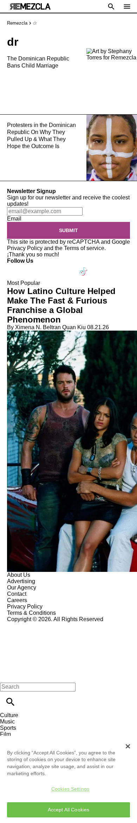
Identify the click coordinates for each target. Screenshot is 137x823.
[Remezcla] (30, 6)
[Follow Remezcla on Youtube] (67, 267)
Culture (9, 715)
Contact (16, 594)
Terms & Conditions (31, 613)
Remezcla (17, 23)
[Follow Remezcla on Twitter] (32, 267)
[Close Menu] (8, 675)
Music (7, 722)
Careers (17, 600)
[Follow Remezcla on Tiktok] (84, 267)
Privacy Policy (25, 248)
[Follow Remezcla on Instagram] (50, 267)
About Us (18, 575)
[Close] (128, 746)
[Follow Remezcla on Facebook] (15, 267)
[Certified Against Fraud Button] (32, 626)
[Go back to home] (68, 648)
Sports (8, 728)
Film (5, 734)
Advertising (21, 581)
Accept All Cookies (69, 809)
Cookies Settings (70, 789)
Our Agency (21, 588)
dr (35, 23)
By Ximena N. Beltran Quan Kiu (46, 327)
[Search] (10, 701)
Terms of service (84, 248)
